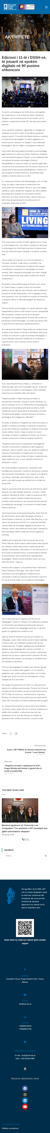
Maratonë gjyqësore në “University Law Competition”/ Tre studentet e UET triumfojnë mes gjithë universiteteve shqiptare (24, 828)
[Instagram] (25, 1094)
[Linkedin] (25, 1100)
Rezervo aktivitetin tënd (25, 1078)
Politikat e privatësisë (10, 1128)
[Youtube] (25, 1107)
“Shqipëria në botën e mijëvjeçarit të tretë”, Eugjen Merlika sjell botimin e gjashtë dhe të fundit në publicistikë (23, 768)
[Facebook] (10, 733)
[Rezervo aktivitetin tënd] (25, 1067)
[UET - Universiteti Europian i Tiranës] (10, 7)
